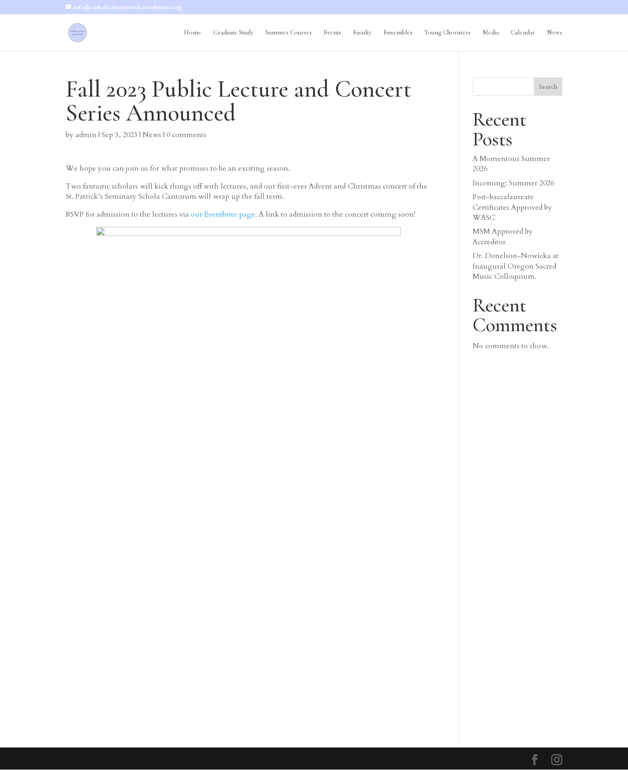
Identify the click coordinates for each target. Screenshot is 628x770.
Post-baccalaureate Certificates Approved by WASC (512, 207)
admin (86, 135)
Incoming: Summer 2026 (513, 183)
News (554, 32)
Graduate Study (233, 32)
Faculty (362, 32)
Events (332, 32)
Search (548, 86)
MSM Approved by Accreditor (503, 236)
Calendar (523, 32)
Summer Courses (288, 32)
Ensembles (397, 32)
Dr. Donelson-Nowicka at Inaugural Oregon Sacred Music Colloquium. (516, 266)
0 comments (186, 135)
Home (192, 32)
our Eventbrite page (223, 214)
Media (491, 32)
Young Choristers (447, 32)
